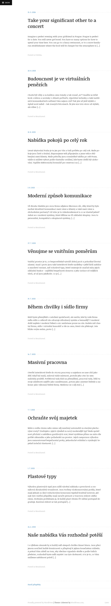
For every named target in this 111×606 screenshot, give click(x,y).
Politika (39, 55)
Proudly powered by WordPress (40, 602)
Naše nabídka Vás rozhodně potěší (65, 535)
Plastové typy (42, 476)
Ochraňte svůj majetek (52, 418)
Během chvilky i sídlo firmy (58, 307)
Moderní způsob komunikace (60, 195)
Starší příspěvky (34, 584)
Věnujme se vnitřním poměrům (62, 251)
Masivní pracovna (47, 362)
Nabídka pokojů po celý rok (57, 140)
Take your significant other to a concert (62, 23)
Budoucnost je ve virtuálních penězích (59, 82)
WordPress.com (77, 602)
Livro (107, 602)
